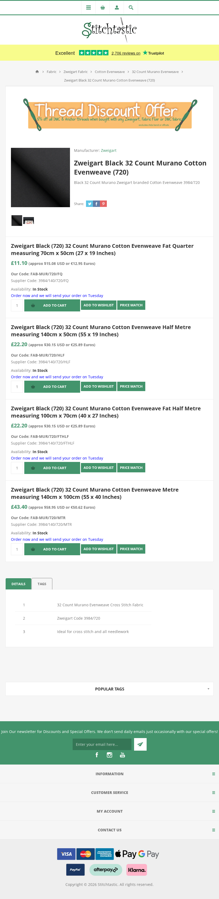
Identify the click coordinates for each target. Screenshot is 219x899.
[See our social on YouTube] (122, 755)
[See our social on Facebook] (96, 755)
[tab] (18, 583)
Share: (79, 203)
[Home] (37, 71)
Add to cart (55, 305)
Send (140, 744)
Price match (131, 305)
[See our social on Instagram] (109, 755)
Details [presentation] (18, 583)
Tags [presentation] (42, 583)
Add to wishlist (99, 305)
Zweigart (108, 150)
